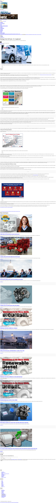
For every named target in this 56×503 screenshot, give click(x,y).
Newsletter (7, 34)
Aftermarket (1, 22)
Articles (6, 0)
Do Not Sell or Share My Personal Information (13, 502)
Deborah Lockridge (6, 232)
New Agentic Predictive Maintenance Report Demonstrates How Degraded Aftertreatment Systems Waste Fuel (18, 448)
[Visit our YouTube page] (2, 454)
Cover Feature (2, 0)
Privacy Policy (16, 34)
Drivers (1, 24)
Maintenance (1, 30)
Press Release (39, 34)
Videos (2, 482)
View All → (1, 451)
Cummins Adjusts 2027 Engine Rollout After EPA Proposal (10, 256)
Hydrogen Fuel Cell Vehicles (5, 211)
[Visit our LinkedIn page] (1, 454)
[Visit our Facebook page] (0, 454)
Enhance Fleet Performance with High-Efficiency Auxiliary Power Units (12, 350)
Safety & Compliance (2, 32)
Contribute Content (36, 34)
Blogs (2, 483)
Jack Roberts (5, 326)
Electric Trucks (11, 211)
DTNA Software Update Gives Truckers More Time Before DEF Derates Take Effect (14, 422)
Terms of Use (4, 502)
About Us (11, 34)
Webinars (2, 485)
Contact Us (13, 34)
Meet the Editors (4, 34)
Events (2, 484)
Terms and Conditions (20, 34)
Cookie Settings (23, 34)
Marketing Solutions (32, 34)
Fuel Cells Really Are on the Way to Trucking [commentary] (6, 207)
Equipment (1, 27)
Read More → (1, 236)
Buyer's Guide (3, 486)
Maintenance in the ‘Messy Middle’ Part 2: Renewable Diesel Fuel (11, 376)
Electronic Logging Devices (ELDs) (4, 25)
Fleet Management (2, 28)
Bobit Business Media (28, 34)
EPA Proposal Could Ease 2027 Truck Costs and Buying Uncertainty (11, 279)
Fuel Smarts (1, 29)
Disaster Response (3, 472)
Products (1, 31)
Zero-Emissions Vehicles (15, 211)
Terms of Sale (7, 502)
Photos (2, 480)
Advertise (9, 34)
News (4, 0)
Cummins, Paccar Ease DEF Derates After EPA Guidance (9, 305)
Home (1, 37)
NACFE (8, 211)
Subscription (1, 34)
